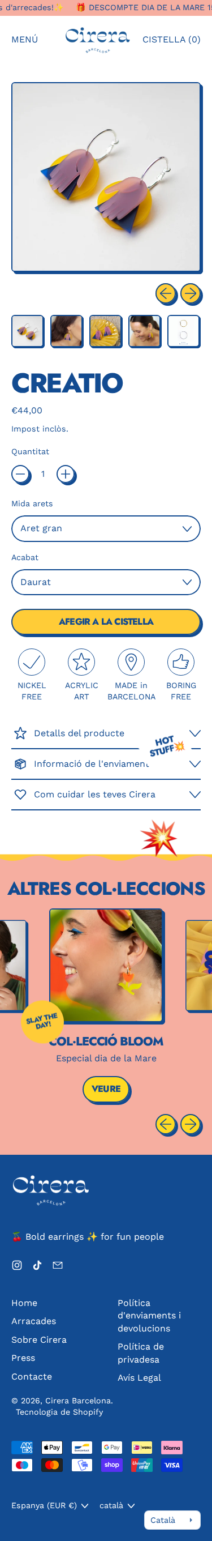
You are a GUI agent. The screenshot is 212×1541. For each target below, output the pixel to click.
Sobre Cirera (39, 1339)
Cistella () (171, 42)
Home (24, 1302)
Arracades (33, 1321)
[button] (27, 331)
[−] (20, 474)
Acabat (24, 557)
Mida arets (32, 503)
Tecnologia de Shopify (59, 1411)
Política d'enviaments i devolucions (149, 1315)
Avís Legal (139, 1377)
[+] (66, 474)
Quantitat (30, 451)
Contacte (31, 1376)
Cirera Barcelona (78, 1400)
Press (23, 1357)
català (111, 1505)
